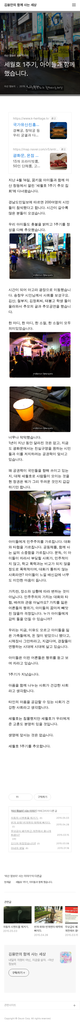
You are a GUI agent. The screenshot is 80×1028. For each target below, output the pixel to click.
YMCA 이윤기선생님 (15, 1012)
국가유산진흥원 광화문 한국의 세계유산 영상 (26, 124)
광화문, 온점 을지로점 (26, 155)
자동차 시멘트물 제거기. (24, 817)
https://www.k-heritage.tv (31, 118)
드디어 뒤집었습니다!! (23, 843)
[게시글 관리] (28, 797)
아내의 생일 (17, 848)
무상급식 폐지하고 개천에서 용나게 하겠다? (31, 832)
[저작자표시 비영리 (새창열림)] (55, 797)
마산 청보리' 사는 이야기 (23, 810)
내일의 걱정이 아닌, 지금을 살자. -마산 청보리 (31, 962)
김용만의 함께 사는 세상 (20, 5)
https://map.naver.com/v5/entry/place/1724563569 (36, 149)
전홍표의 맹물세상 (14, 1019)
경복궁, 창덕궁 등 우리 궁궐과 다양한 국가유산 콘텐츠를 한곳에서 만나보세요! (26, 132)
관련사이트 (10, 1005)
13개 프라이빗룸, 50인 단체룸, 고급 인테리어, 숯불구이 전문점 (27, 163)
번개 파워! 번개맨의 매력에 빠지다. (31, 822)
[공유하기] (22, 797)
